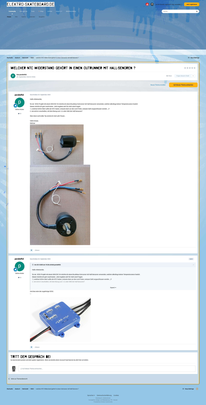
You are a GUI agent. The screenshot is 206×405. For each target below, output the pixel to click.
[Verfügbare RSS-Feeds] (197, 388)
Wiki (16, 17)
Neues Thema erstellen (158, 85)
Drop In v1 (59, 11)
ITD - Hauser (113, 400)
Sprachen (90, 395)
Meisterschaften (71, 11)
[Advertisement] (103, 35)
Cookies (116, 395)
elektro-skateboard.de (30, 4)
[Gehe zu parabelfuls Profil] (13, 76)
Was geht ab (23, 11)
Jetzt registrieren (191, 4)
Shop (41, 11)
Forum (9, 17)
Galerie (23, 17)
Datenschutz (106, 398)
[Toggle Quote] (33, 265)
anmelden (85, 360)
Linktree (49, 11)
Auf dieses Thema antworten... (32, 369)
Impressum (99, 398)
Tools (32, 11)
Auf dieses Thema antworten (183, 85)
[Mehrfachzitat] (31, 250)
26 (20, 113)
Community (12, 11)
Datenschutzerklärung (104, 395)
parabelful (23, 74)
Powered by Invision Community (103, 402)
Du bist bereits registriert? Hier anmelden (168, 4)
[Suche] (197, 11)
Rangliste (42, 17)
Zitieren (37, 250)
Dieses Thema (187, 11)
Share (170, 76)
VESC (33, 77)
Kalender (32, 17)
